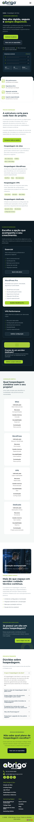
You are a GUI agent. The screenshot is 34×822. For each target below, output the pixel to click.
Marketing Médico (8, 811)
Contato (21, 809)
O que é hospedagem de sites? (14, 673)
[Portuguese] (30, 820)
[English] (28, 820)
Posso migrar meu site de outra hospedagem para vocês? (14, 696)
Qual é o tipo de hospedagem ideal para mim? (15, 690)
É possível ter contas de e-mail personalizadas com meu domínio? (15, 707)
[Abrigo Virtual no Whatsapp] (14, 777)
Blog (20, 806)
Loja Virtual (6, 790)
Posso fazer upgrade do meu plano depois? (15, 716)
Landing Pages (7, 787)
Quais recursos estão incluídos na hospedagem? (15, 701)
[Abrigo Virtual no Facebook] (4, 777)
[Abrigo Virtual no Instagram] (7, 777)
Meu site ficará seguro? (11, 712)
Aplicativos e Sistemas (9, 794)
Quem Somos (22, 801)
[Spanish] (32, 820)
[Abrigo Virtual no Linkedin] (11, 777)
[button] (30, 3)
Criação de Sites (7, 785)
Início (4, 13)
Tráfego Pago (7, 805)
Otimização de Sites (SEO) (9, 808)
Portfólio (21, 804)
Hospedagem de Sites (9, 792)
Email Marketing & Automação (8, 802)
